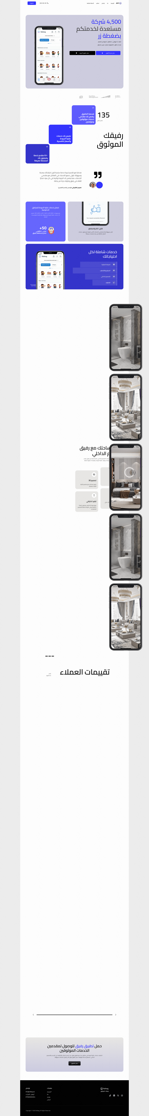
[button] (33, 1014)
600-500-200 (43, 3)
